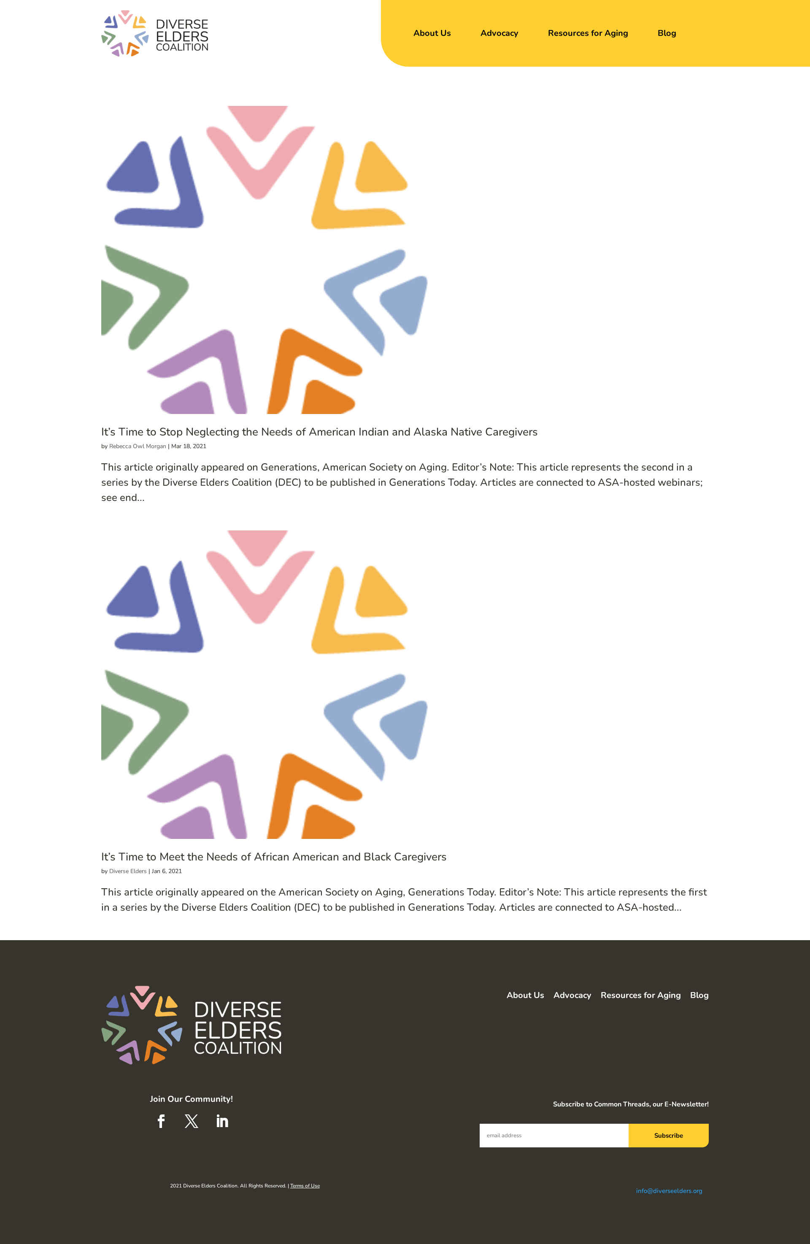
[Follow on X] (191, 1121)
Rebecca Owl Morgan (137, 446)
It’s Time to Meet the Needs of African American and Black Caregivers (274, 856)
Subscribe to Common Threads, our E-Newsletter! (631, 1104)
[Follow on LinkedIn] (221, 1121)
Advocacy (499, 33)
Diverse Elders (128, 871)
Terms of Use (305, 1185)
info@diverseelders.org (669, 1191)
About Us (432, 33)
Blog (667, 33)
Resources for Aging (588, 33)
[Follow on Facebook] (161, 1121)
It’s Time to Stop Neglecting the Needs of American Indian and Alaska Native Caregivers (319, 432)
